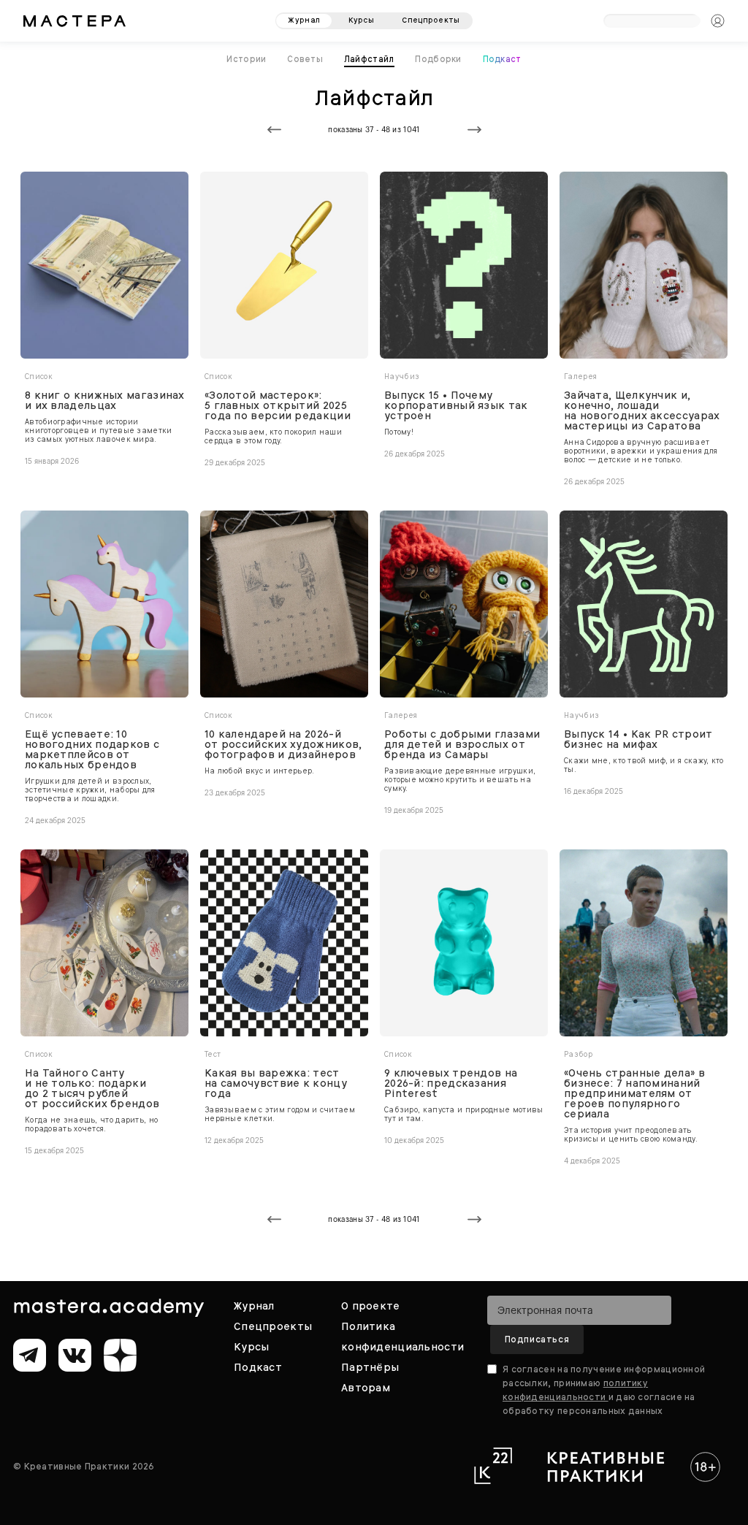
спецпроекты (430, 20)
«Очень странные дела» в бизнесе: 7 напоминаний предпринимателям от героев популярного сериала (634, 1093)
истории (246, 59)
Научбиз (402, 376)
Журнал (254, 1305)
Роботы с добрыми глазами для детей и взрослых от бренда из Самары (462, 744)
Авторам (365, 1387)
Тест (213, 1054)
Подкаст (502, 59)
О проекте (370, 1305)
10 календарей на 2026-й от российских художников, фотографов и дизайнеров (283, 744)
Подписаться (537, 1339)
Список (39, 376)
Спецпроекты (273, 1326)
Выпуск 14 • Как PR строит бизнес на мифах (638, 739)
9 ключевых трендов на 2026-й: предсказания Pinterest (450, 1083)
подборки (438, 59)
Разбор (578, 1054)
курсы (361, 20)
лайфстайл (369, 59)
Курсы (251, 1346)
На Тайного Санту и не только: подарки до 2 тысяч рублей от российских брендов (92, 1088)
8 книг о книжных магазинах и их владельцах (105, 400)
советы (305, 59)
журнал (304, 20)
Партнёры (370, 1367)
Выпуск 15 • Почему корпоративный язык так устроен (456, 405)
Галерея (581, 376)
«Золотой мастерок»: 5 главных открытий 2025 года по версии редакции (278, 405)
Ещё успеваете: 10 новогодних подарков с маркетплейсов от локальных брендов (92, 749)
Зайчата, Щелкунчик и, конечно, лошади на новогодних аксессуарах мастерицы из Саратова (642, 410)
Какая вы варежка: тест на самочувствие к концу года (276, 1083)
